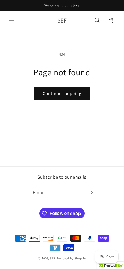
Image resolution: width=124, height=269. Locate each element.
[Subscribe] (90, 192)
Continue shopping (62, 93)
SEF (52, 258)
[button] (11, 20)
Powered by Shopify (71, 258)
